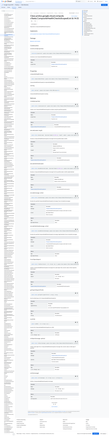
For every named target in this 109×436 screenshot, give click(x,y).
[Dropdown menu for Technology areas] (23, 1)
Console (91, 1)
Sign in (106, 1)
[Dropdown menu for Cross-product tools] (35, 1)
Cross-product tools (30, 1)
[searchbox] (7, 11)
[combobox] (81, 1)
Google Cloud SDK (8, 5)
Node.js (17, 5)
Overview (3, 7)
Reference (14, 7)
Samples (20, 7)
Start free (104, 4)
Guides (8, 7)
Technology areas (18, 1)
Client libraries (24, 5)
